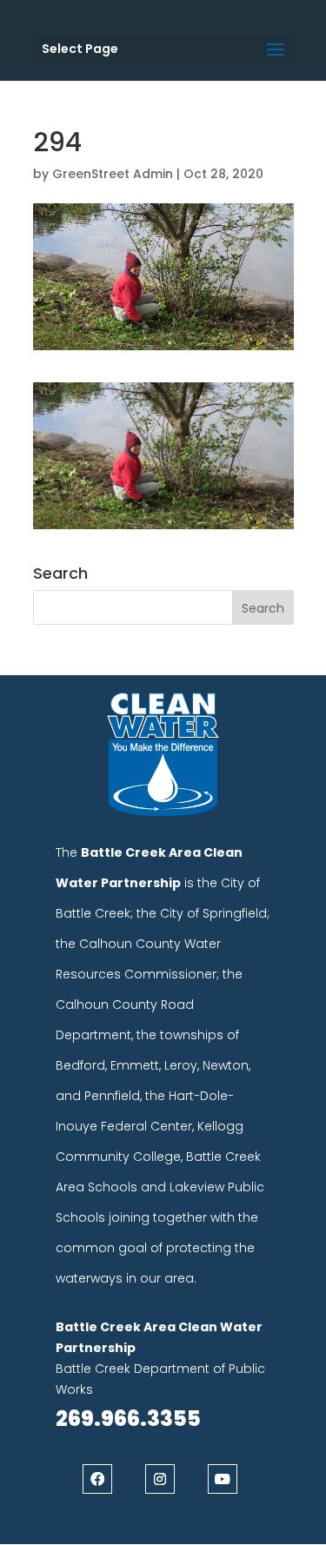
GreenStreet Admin (112, 173)
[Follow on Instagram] (160, 1479)
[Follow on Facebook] (97, 1479)
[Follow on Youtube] (222, 1479)
